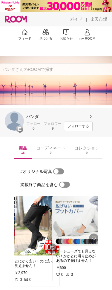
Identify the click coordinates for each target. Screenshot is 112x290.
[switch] (58, 171)
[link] (35, 225)
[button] (14, 121)
